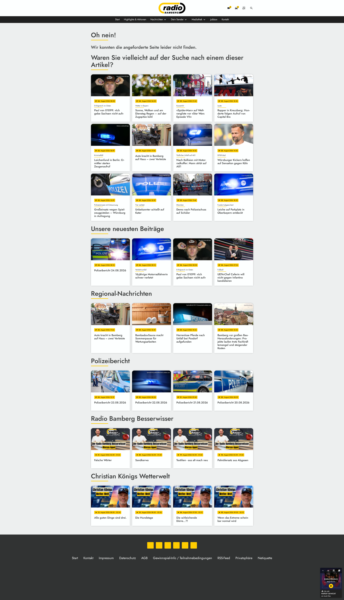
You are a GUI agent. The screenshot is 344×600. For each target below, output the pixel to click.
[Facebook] (99, 8)
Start (117, 19)
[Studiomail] (115, 8)
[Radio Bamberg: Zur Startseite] (172, 8)
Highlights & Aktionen (135, 19)
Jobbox (213, 19)
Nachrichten (156, 19)
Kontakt (225, 19)
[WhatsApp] (93, 8)
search (251, 8)
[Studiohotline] (120, 8)
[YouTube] (110, 8)
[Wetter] (243, 8)
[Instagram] (104, 8)
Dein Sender (177, 19)
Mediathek (197, 19)
